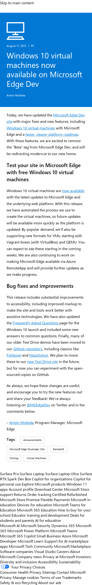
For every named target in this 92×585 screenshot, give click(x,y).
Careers (63, 551)
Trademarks (71, 577)
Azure (66, 535)
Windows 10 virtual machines (31, 127)
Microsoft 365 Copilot (18, 535)
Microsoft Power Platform (28, 530)
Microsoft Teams (63, 530)
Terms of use (50, 577)
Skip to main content (17, 2)
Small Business (49, 535)
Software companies (16, 551)
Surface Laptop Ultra (62, 473)
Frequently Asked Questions (36, 322)
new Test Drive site (42, 361)
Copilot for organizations (52, 478)
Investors (83, 556)
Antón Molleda (21, 422)
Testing (14, 458)
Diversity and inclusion (18, 561)
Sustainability (70, 561)
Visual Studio (45, 551)
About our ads (49, 582)
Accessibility (48, 561)
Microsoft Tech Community (31, 546)
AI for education (48, 520)
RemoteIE (58, 449)
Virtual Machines (36, 458)
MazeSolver (38, 355)
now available (73, 190)
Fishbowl (14, 355)
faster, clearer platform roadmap (51, 134)
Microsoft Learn (30, 541)
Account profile (21, 489)
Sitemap (49, 572)
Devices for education (34, 504)
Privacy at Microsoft (59, 556)
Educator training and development (40, 515)
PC (32, 46)
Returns (20, 494)
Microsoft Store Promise (20, 499)
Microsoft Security (35, 525)
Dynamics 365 (63, 525)
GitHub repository (27, 348)
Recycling (29, 582)
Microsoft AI (10, 525)
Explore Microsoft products (44, 483)
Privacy (6, 577)
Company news (29, 556)
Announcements (32, 440)
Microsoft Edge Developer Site (27, 449)
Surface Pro (9, 473)
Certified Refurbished (69, 494)
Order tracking (39, 494)
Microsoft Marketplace (72, 546)
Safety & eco (10, 582)
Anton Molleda (16, 95)
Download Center (48, 489)
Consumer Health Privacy (20, 572)
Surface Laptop (32, 473)
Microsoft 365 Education (37, 509)
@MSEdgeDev (38, 404)
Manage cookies (26, 577)
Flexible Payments (55, 499)
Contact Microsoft (71, 572)
